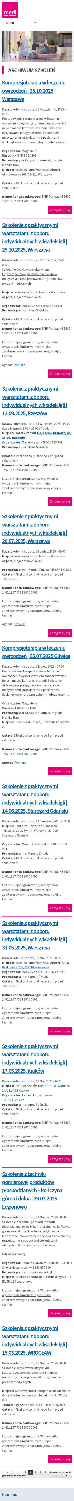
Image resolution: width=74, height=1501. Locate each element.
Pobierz (19, 365)
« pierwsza (7, 1474)
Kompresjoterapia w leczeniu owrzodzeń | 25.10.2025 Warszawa (33, 91)
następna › (56, 1474)
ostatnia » (66, 1474)
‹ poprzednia (18, 1474)
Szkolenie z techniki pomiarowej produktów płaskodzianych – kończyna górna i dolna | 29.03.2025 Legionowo (32, 1190)
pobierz (19, 624)
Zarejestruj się (60, 210)
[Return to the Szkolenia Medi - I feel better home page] (10, 16)
